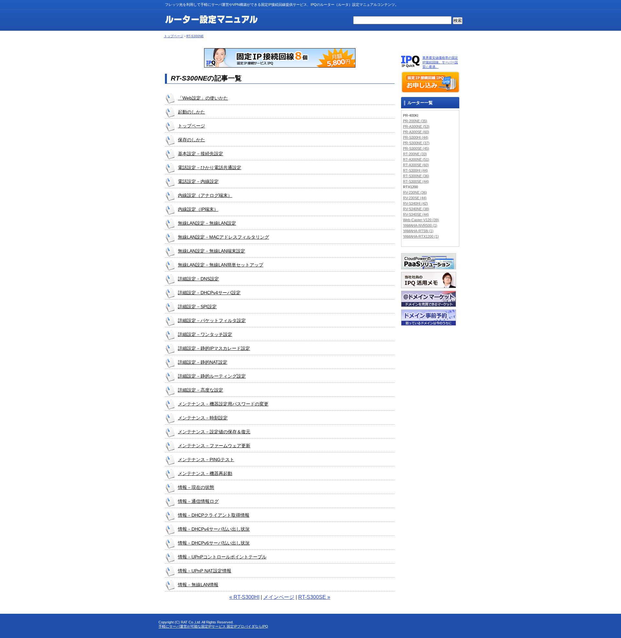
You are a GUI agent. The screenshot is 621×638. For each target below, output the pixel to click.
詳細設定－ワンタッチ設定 (205, 334)
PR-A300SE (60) (416, 132)
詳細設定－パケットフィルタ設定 (212, 320)
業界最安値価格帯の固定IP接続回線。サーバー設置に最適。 (440, 62)
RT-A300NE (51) (416, 159)
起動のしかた (191, 111)
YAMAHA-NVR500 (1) (420, 225)
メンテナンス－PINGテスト (206, 459)
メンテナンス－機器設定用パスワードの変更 (223, 403)
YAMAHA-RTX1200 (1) (421, 236)
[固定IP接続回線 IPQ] (279, 66)
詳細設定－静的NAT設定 (202, 362)
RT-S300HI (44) (415, 170)
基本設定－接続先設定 (200, 153)
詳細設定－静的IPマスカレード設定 (214, 348)
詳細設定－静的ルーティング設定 (212, 376)
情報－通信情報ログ (198, 501)
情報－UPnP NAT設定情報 (204, 570)
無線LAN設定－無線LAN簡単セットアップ (220, 264)
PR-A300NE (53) (416, 126)
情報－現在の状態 (196, 487)
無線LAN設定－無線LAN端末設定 (211, 251)
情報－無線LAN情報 (198, 584)
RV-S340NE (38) (416, 209)
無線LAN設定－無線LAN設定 (207, 223)
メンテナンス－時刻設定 (203, 417)
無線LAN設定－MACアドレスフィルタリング (223, 237)
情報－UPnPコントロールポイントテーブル (222, 556)
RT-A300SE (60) (416, 165)
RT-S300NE (195, 36)
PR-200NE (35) (415, 121)
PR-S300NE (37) (416, 143)
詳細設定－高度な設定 (200, 390)
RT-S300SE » (314, 597)
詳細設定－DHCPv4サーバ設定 (209, 292)
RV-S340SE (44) (416, 214)
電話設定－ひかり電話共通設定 (209, 167)
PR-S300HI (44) (415, 137)
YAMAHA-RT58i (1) (418, 231)
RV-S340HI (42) (415, 203)
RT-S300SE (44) (416, 181)
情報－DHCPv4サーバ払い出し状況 (214, 529)
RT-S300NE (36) (416, 176)
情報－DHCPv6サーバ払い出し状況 (214, 543)
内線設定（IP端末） (198, 209)
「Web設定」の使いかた (203, 98)
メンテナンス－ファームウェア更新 (214, 445)
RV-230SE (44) (415, 198)
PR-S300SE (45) (416, 148)
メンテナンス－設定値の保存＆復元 (214, 431)
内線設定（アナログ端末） (205, 195)
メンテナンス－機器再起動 (205, 473)
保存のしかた (191, 139)
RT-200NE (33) (415, 154)
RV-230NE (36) (415, 192)
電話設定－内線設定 (198, 181)
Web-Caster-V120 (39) (421, 220)
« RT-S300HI (244, 597)
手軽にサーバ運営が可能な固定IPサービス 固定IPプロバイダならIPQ (213, 626)
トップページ (173, 36)
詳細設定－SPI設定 (197, 306)
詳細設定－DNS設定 (198, 278)
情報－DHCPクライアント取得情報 (213, 515)
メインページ (278, 597)
